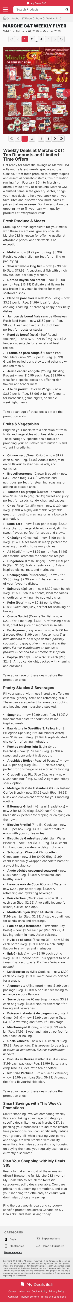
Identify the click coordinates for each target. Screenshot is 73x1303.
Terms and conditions (53, 1296)
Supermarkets (51, 1238)
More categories (13, 1252)
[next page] (55, 39)
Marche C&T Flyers (21, 18)
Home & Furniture (53, 1246)
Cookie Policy (39, 1291)
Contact (13, 1291)
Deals (39, 18)
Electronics (17, 1246)
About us (24, 1291)
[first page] (11, 39)
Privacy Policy (57, 1291)
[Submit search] (67, 10)
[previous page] (18, 39)
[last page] (61, 39)
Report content (30, 1296)
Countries (13, 1296)
